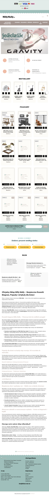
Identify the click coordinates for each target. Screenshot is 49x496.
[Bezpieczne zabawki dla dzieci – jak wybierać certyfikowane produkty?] (36, 280)
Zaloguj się (27, 479)
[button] (36, 458)
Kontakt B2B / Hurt (5, 479)
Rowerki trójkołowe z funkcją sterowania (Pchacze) (15, 362)
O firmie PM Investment (6, 475)
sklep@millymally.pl (8, 466)
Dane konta (27, 473)
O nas (41, 23)
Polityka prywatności (29, 465)
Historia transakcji (29, 476)
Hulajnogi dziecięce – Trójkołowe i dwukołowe (14, 371)
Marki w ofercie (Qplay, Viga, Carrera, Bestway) (11, 476)
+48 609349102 (2, 11)
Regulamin (27, 467)
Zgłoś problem (28, 478)
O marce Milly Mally (5, 473)
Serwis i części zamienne (6, 478)
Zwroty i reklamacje (29, 462)
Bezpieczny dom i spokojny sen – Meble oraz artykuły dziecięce (23, 386)
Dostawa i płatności (29, 461)
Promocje (36, 22)
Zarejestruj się (28, 481)
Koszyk (27, 475)
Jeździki (4, 379)
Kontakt (45, 22)
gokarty (9, 379)
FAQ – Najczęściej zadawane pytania (33, 464)
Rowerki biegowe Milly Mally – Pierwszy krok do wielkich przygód (23, 317)
